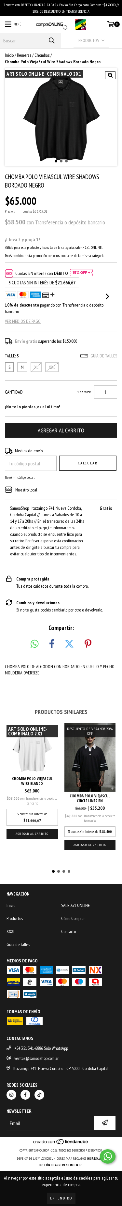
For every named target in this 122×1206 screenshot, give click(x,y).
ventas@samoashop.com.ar (36, 1058)
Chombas (41, 55)
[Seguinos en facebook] (25, 1095)
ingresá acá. (96, 1158)
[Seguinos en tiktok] (39, 1095)
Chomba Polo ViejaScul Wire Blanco (32, 781)
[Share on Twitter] (69, 644)
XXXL (11, 931)
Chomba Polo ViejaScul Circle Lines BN (90, 798)
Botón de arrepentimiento (61, 1165)
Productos (15, 918)
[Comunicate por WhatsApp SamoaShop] (107, 1156)
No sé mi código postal (19, 477)
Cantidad (14, 392)
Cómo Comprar (73, 918)
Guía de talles (103, 356)
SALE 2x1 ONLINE (75, 905)
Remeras (24, 55)
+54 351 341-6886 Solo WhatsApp (41, 1048)
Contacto (68, 931)
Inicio (9, 55)
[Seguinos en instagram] (11, 1095)
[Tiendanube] (61, 1144)
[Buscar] (51, 40)
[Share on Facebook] (52, 644)
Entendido (61, 1198)
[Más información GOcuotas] (81, 273)
